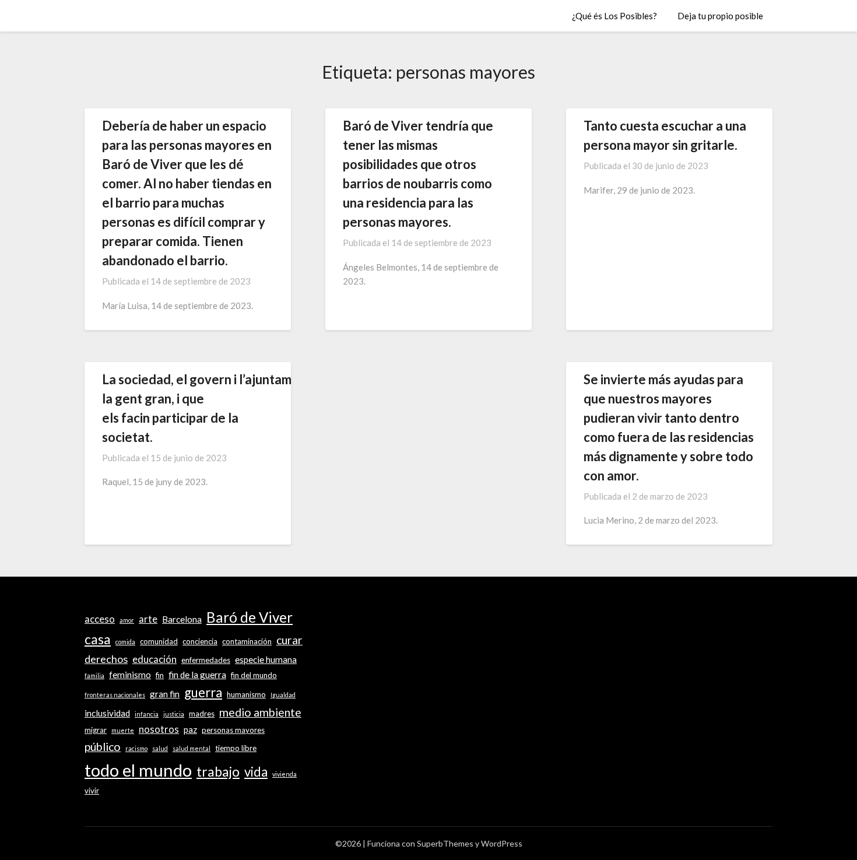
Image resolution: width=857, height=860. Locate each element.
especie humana (266, 659)
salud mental (191, 748)
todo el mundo (138, 770)
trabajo (218, 771)
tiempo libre (236, 748)
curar (289, 640)
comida (125, 641)
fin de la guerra (197, 674)
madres (202, 713)
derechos (106, 658)
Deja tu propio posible (720, 15)
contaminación (247, 641)
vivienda (284, 774)
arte (148, 619)
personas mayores (233, 730)
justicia (173, 714)
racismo (136, 748)
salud (160, 748)
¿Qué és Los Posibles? (614, 15)
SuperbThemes (445, 843)
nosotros (159, 729)
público (103, 746)
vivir (92, 790)
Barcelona (182, 619)
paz (190, 729)
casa (98, 639)
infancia (147, 714)
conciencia (199, 641)
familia (94, 675)
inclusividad (107, 713)
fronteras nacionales (115, 694)
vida (256, 772)
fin (160, 675)
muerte (122, 730)
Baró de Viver (249, 617)
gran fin (165, 694)
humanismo (246, 694)
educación (154, 659)
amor (127, 620)
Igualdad (283, 694)
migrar (96, 730)
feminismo (130, 674)
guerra (203, 692)
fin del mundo (254, 675)
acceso (100, 619)
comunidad (159, 641)
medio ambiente (260, 712)
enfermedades (205, 660)
